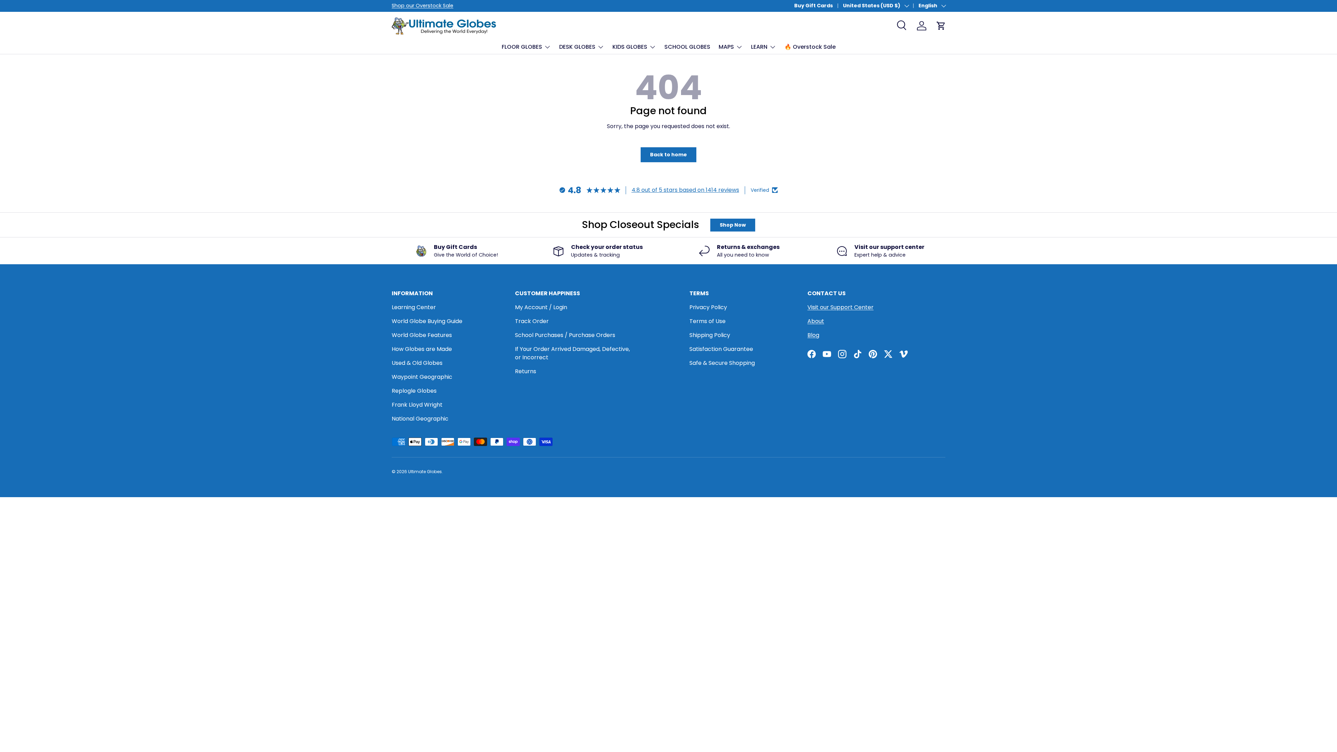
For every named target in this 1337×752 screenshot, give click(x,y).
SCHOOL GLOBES (687, 47)
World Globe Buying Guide (427, 321)
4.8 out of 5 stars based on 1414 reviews (685, 190)
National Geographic (420, 419)
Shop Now (733, 224)
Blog (813, 335)
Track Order (532, 321)
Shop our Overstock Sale (422, 5)
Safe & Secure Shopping (722, 363)
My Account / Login (541, 307)
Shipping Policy (709, 335)
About (815, 321)
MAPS (726, 47)
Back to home (668, 154)
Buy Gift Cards (813, 5)
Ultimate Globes (425, 472)
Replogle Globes (414, 391)
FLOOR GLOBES (522, 47)
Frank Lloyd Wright (417, 405)
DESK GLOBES (577, 47)
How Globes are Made (422, 349)
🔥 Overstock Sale (810, 47)
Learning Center (414, 307)
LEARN (759, 47)
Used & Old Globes (417, 363)
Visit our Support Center (840, 307)
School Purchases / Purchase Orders (565, 335)
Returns (525, 371)
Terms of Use (707, 321)
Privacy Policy (708, 307)
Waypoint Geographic (422, 377)
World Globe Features (422, 335)
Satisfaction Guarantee (721, 349)
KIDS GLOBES (629, 47)
